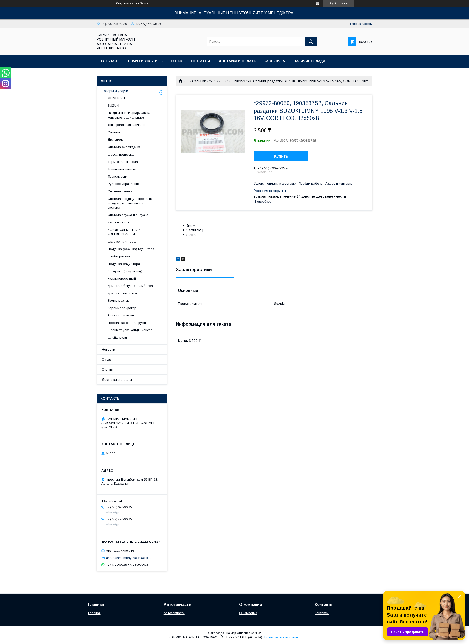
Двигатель (116, 139)
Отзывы (108, 370)
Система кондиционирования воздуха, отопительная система (130, 203)
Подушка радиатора (124, 264)
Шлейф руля (117, 337)
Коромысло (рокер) (123, 308)
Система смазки (120, 191)
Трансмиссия (118, 176)
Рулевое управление (123, 184)
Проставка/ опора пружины (129, 323)
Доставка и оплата (237, 61)
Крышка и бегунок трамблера (130, 286)
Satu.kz (256, 633)
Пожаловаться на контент (282, 637)
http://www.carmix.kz (120, 551)
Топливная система (122, 169)
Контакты (200, 61)
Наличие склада (309, 61)
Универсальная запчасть (127, 125)
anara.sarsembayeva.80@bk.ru (128, 558)
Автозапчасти (174, 613)
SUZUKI (113, 105)
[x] (183, 259)
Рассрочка (274, 61)
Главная (109, 61)
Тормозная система (123, 162)
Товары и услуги (142, 61)
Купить (281, 156)
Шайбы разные (119, 256)
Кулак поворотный (122, 278)
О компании (248, 613)
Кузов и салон (118, 222)
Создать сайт (125, 3)
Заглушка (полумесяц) (125, 271)
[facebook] (178, 259)
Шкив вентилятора (122, 241)
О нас (176, 61)
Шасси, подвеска (121, 154)
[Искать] (311, 41)
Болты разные (118, 300)
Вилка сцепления (121, 315)
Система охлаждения (124, 147)
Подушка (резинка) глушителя (131, 249)
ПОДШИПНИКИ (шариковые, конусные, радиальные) (129, 115)
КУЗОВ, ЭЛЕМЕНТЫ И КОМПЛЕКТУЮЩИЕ (124, 232)
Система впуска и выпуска (128, 215)
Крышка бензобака (122, 293)
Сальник (199, 81)
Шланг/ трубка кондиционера (130, 330)
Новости (108, 349)
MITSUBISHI (117, 98)
